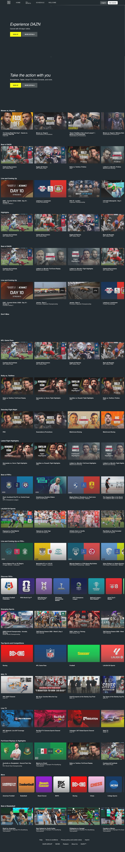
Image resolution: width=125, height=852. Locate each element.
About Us (75, 844)
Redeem (66, 844)
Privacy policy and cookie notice (71, 840)
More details (29, 34)
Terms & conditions (52, 840)
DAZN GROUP (47, 844)
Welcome (52, 2)
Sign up (15, 34)
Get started (112, 3)
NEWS (57, 844)
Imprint (87, 840)
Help (40, 840)
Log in (104, 3)
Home (18, 2)
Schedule (40, 2)
